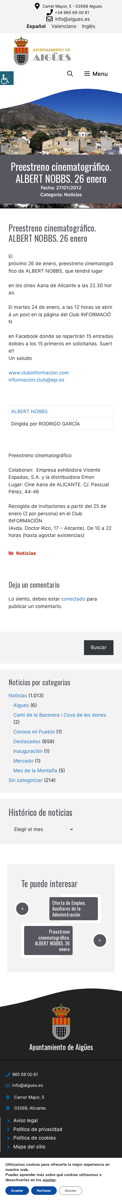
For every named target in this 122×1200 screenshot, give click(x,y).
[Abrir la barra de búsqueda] (70, 73)
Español (36, 26)
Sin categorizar (26, 780)
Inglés (88, 26)
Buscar (98, 647)
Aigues (21, 705)
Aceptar (17, 1190)
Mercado (23, 761)
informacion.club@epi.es (36, 380)
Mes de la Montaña (35, 770)
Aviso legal (25, 1120)
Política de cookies (34, 1138)
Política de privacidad (37, 1129)
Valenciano (63, 26)
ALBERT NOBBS (29, 411)
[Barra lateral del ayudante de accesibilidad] (7, 78)
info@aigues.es (72, 19)
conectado (73, 599)
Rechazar (44, 1190)
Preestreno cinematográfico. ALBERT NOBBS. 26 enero (52, 940)
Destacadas (27, 741)
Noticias (73, 194)
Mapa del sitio (29, 1147)
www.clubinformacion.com (39, 373)
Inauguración (28, 751)
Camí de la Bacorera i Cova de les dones (59, 715)
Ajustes (70, 1190)
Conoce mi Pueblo (34, 732)
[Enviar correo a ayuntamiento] (50, 19)
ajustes (49, 1180)
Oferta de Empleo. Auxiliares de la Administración (69, 908)
